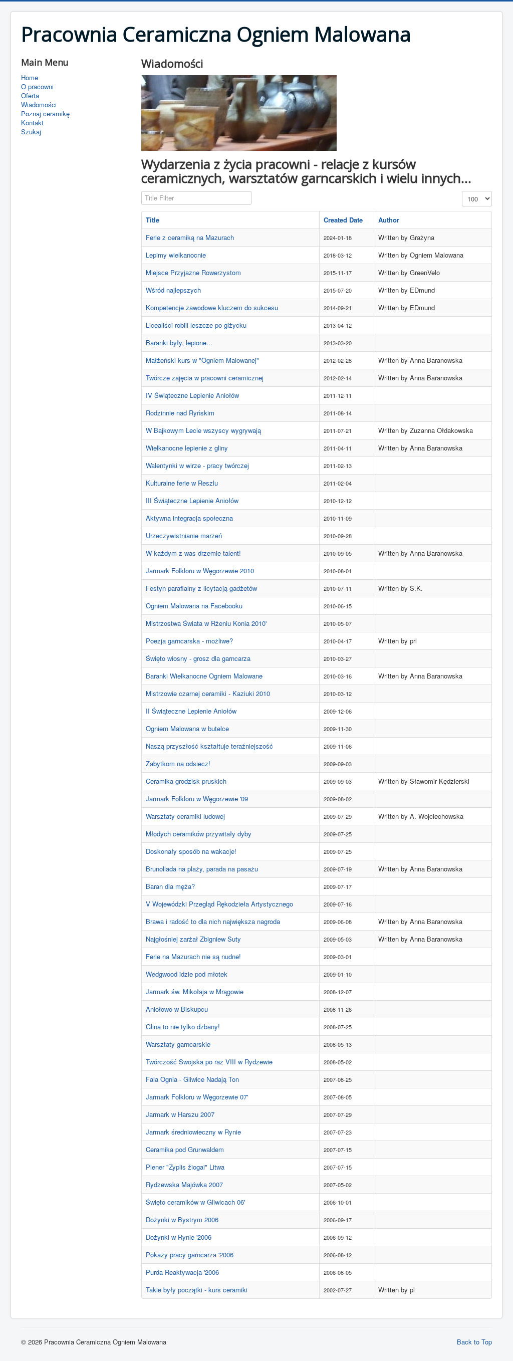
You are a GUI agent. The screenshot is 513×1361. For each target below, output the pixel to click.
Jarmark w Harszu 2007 (180, 1114)
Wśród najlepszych (173, 290)
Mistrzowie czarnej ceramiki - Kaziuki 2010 (208, 693)
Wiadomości (39, 104)
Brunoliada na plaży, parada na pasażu (202, 868)
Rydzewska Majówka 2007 (184, 1184)
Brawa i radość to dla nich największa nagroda (213, 921)
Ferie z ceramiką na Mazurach (190, 237)
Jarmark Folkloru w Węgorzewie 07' (197, 1096)
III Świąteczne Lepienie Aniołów (192, 500)
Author (388, 219)
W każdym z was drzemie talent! (193, 553)
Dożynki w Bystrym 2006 (182, 1219)
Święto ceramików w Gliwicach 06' (195, 1202)
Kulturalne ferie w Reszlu (182, 483)
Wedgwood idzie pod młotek (186, 974)
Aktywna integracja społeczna (189, 518)
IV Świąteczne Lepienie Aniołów (192, 395)
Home (29, 77)
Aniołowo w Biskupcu (177, 1009)
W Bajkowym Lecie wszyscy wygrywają (203, 430)
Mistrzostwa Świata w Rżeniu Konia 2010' (206, 623)
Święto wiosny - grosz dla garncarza (198, 658)
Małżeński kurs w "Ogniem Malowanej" (202, 360)
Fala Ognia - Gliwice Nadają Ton (192, 1079)
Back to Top (474, 1341)
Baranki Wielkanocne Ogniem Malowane (204, 675)
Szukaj (31, 131)
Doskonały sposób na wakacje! (191, 851)
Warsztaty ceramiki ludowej (185, 816)
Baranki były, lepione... (179, 342)
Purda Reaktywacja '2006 (182, 1272)
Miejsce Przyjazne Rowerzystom (193, 272)
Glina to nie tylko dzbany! (183, 1026)
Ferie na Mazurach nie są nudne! (193, 956)
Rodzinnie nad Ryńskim (180, 412)
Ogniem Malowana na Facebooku (194, 605)
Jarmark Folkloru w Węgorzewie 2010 (200, 570)
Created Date (343, 219)
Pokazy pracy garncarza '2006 (189, 1254)
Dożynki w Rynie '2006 (178, 1237)
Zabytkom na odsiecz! (178, 763)
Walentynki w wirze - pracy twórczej (197, 465)
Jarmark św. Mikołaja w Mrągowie (194, 991)
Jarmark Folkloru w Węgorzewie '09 (197, 798)
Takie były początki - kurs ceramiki (196, 1289)
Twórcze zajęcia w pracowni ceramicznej (205, 377)
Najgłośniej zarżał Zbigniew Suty (193, 939)
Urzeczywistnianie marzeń (184, 535)
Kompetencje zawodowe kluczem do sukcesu (212, 307)
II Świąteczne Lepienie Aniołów (191, 711)
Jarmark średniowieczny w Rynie (193, 1132)
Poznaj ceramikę (45, 113)
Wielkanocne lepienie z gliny (187, 447)
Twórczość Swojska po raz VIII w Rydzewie (209, 1061)
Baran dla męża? (170, 886)
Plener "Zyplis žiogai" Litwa (185, 1167)
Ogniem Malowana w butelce (187, 728)
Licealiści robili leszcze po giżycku (196, 325)
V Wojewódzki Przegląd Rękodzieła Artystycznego (219, 904)
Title (152, 219)
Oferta (30, 95)
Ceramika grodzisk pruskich (186, 781)
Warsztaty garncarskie (178, 1044)
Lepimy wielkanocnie (176, 255)
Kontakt (32, 122)
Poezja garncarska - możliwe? (189, 640)
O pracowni (37, 86)
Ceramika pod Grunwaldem (185, 1149)
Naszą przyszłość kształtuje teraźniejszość (209, 746)
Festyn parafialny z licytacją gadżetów (201, 588)
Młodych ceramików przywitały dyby (198, 833)
